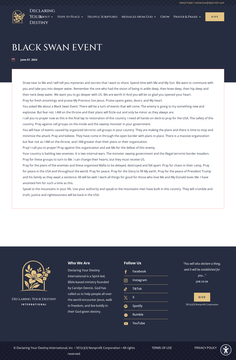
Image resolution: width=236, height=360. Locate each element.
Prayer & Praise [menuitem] (185, 16)
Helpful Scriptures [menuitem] (102, 16)
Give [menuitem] (214, 16)
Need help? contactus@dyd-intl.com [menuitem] (202, 2)
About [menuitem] (45, 16)
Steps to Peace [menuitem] (68, 16)
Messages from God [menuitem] (137, 16)
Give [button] (202, 297)
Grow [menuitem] (164, 16)
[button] (225, 349)
